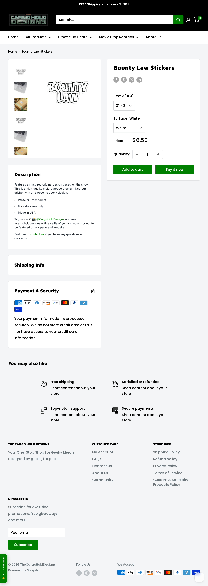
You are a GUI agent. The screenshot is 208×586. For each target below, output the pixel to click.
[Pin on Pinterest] (124, 79)
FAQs (96, 459)
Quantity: (121, 154)
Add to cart (132, 169)
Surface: (126, 118)
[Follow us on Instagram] (87, 573)
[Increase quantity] (158, 154)
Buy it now (174, 169)
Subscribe (23, 544)
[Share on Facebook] (116, 79)
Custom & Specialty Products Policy (170, 482)
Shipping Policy (166, 452)
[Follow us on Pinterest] (94, 573)
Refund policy (165, 459)
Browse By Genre (73, 37)
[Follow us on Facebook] (79, 573)
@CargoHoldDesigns (50, 219)
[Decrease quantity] (137, 154)
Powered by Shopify (23, 570)
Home (13, 37)
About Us (153, 37)
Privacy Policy (165, 466)
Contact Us (102, 466)
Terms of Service (167, 472)
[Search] (178, 19)
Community (102, 479)
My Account (102, 452)
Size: (123, 96)
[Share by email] (139, 79)
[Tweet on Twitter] (131, 79)
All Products (36, 37)
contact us (37, 234)
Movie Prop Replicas (116, 37)
